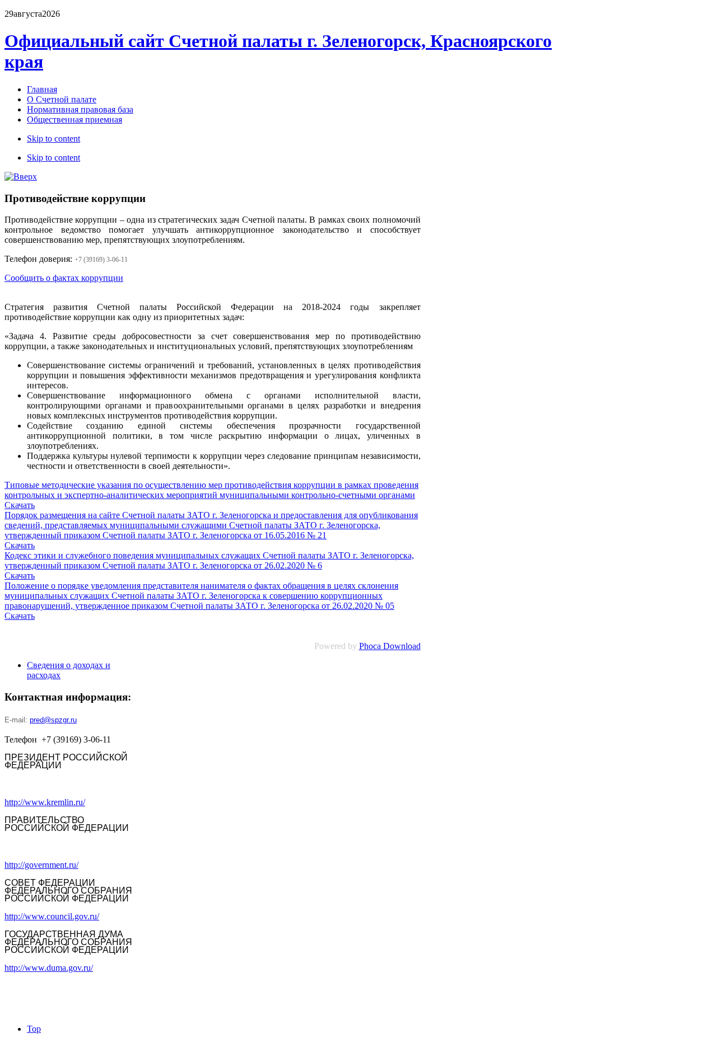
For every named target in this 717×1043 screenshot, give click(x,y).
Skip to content (53, 138)
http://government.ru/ (41, 865)
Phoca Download (390, 646)
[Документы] (20, 176)
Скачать (19, 505)
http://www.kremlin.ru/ (44, 802)
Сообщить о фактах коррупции (63, 278)
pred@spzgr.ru (53, 720)
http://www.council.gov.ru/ (51, 916)
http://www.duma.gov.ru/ (48, 967)
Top (34, 1028)
